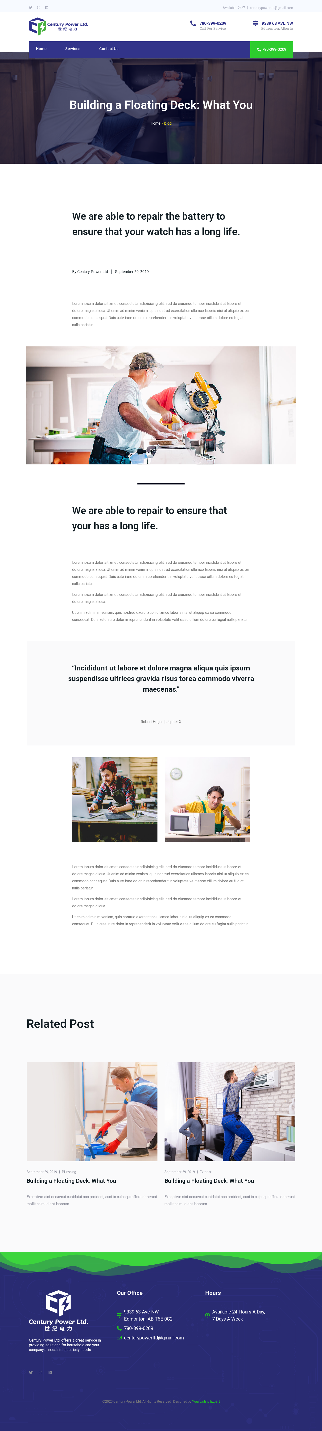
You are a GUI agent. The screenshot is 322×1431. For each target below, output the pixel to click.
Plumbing (69, 1172)
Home (41, 48)
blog (168, 123)
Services (72, 48)
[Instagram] (38, 7)
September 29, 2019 (42, 1172)
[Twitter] (30, 7)
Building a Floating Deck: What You (71, 1181)
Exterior (205, 1172)
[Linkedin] (46, 7)
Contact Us (109, 48)
